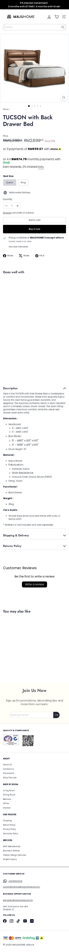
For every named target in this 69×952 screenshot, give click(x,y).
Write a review (34, 584)
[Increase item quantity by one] (17, 206)
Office (6, 803)
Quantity (7, 199)
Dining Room (9, 794)
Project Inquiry (10, 859)
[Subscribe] (56, 715)
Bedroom (7, 799)
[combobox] (34, 27)
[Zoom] (64, 97)
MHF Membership (11, 846)
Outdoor (7, 807)
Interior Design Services (14, 855)
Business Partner (11, 850)
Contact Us (8, 769)
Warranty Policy (10, 833)
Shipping (7, 212)
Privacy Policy (9, 829)
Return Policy (9, 824)
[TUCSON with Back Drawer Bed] (33, 289)
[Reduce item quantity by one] (6, 206)
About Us (7, 764)
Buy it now (34, 229)
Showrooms (9, 773)
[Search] (63, 27)
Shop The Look (9, 777)
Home (5, 109)
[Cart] (56, 17)
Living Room (9, 790)
